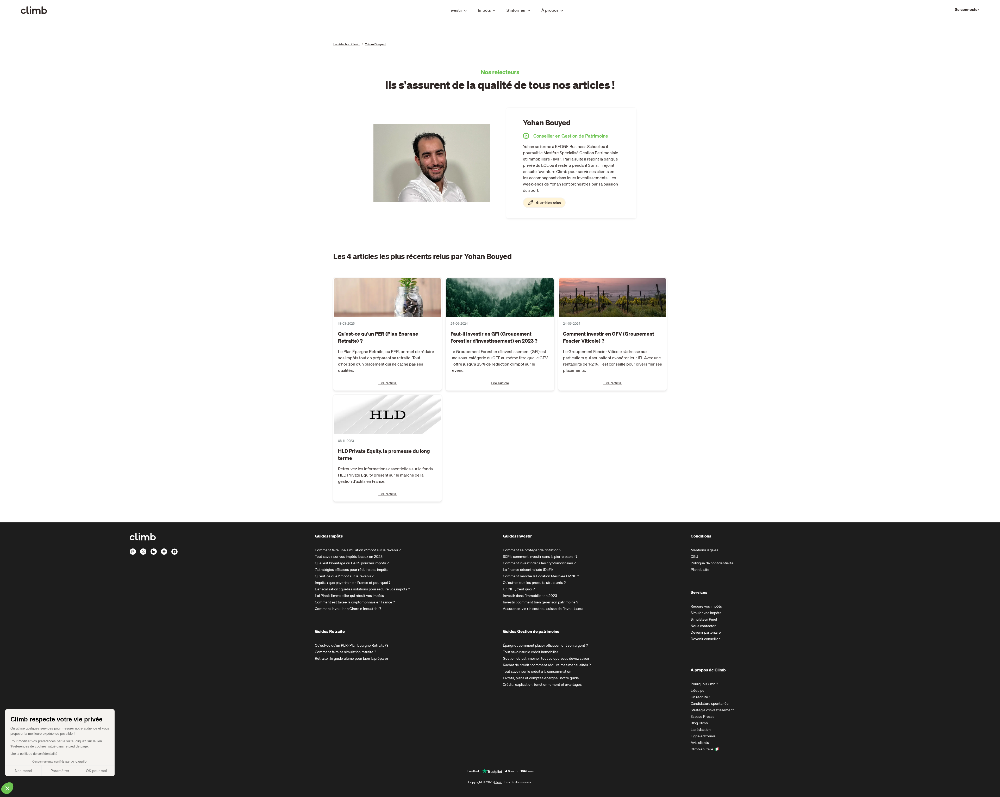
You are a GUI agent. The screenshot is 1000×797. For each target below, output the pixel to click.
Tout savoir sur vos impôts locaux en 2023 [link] (349, 556)
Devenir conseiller (705, 639)
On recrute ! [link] (700, 697)
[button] (7, 788)
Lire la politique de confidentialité (33, 754)
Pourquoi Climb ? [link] (704, 684)
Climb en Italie (702, 749)
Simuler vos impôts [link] (706, 612)
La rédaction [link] (701, 729)
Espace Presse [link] (703, 716)
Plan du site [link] (700, 569)
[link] (967, 9)
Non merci (23, 771)
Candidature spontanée (710, 703)
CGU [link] (694, 556)
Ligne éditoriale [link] (703, 736)
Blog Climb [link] (699, 723)
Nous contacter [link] (703, 625)
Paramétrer (60, 771)
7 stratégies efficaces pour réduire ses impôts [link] (351, 569)
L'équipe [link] (697, 690)
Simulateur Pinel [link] (704, 619)
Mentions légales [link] (704, 550)
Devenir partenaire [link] (706, 632)
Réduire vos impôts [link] (706, 606)
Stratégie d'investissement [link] (712, 710)
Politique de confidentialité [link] (712, 563)
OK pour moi (96, 771)
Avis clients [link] (700, 742)
